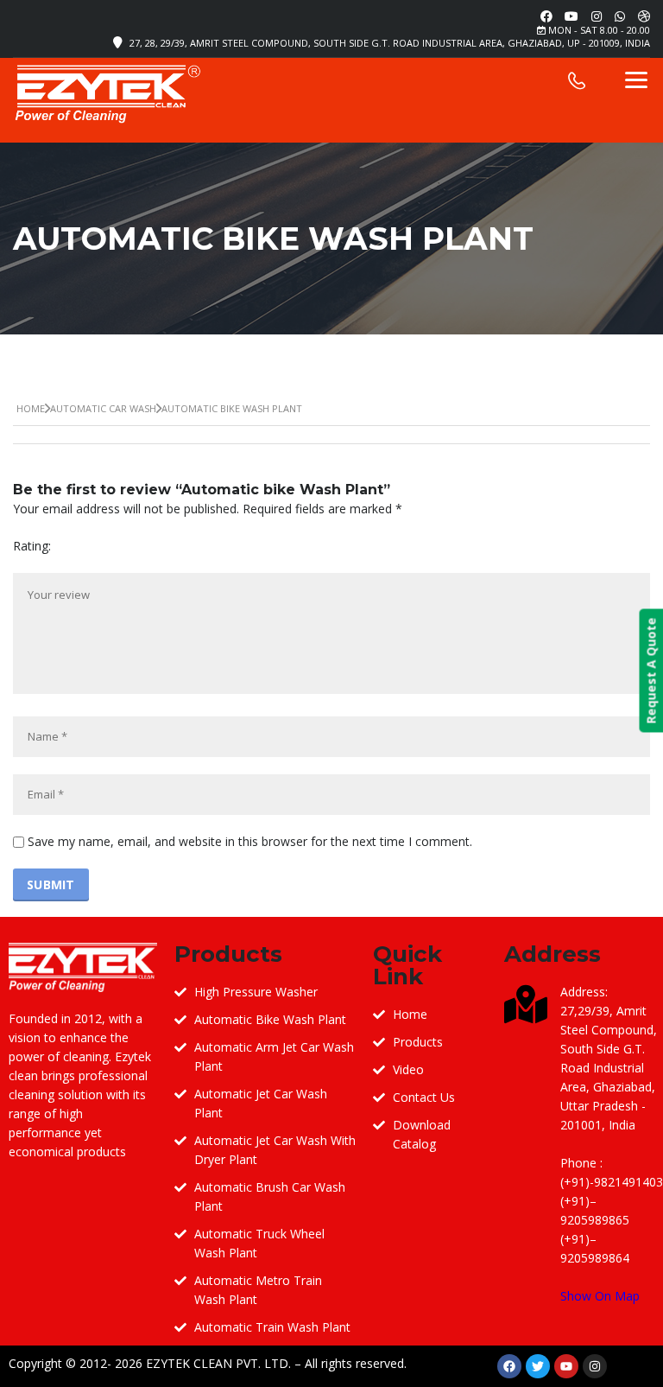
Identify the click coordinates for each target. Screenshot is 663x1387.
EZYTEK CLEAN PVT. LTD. (218, 1363)
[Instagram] (595, 1366)
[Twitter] (538, 1366)
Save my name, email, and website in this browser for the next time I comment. (250, 841)
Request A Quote (650, 671)
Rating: (32, 546)
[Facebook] (509, 1366)
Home (30, 408)
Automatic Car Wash (103, 408)
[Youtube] (566, 1366)
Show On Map (600, 1296)
